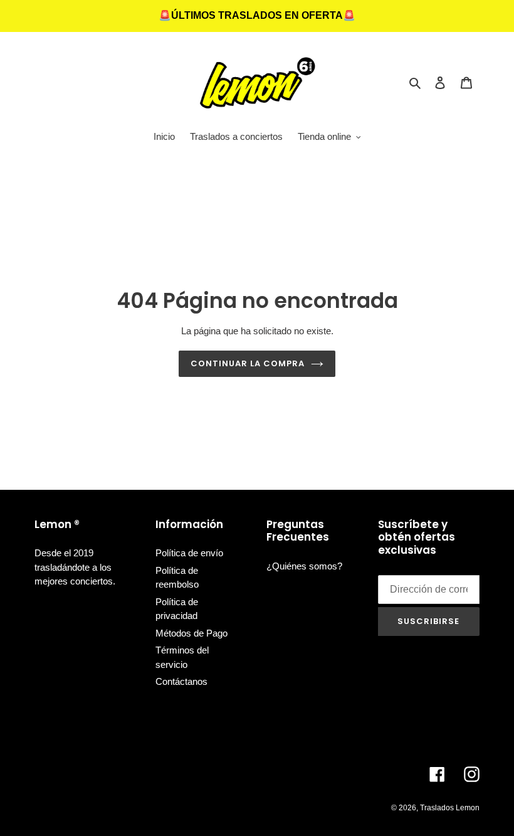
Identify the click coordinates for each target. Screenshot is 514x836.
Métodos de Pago (191, 633)
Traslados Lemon (450, 807)
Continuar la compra (248, 363)
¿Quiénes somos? (304, 566)
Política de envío (189, 553)
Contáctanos (181, 681)
